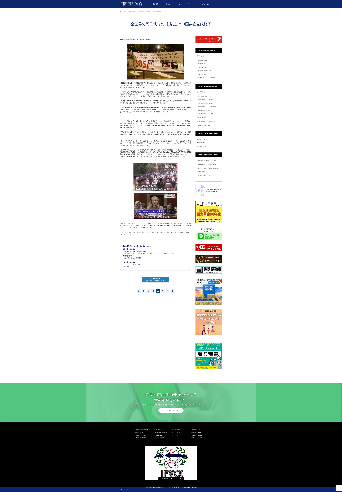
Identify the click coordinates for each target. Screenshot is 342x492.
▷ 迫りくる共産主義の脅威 (160, 432)
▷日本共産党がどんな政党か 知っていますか (206, 160)
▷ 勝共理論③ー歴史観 (200, 146)
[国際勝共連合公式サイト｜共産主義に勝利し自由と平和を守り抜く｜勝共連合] (142, 4)
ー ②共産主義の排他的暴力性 (204, 64)
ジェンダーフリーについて (132, 264)
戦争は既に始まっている (154, 253)
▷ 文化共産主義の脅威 (200, 117)
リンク (217, 4)
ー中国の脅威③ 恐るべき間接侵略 (205, 103)
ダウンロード (191, 4)
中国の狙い (127, 253)
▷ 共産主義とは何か (200, 56)
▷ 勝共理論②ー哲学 (200, 142)
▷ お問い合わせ (176, 429)
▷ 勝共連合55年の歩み (140, 435)
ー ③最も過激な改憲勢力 (203, 171)
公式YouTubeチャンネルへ (171, 410)
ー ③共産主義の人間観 (202, 67)
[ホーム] (120, 8)
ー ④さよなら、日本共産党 (203, 175)
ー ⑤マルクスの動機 (201, 74)
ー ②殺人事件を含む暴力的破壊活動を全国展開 (208, 168)
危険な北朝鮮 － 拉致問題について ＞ (156, 280)
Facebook (124, 489)
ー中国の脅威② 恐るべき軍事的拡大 (205, 99)
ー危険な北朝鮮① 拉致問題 (203, 110)
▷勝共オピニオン (195, 429)
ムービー (179, 4)
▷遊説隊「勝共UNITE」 (141, 437)
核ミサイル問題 (136, 258)
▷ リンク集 (175, 435)
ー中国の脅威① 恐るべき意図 (204, 96)
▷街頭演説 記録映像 (196, 432)
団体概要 (155, 4)
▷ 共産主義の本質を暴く (160, 429)
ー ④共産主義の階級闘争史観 (204, 70)
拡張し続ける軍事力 (139, 253)
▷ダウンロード (176, 432)
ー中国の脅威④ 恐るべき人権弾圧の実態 (206, 106)
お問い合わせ (205, 4)
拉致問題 (127, 258)
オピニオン (167, 4)
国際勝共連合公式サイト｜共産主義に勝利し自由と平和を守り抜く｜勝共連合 (175, 487)
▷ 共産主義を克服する (160, 435)
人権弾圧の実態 (169, 253)
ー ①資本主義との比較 (202, 60)
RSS (127, 489)
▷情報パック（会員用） (197, 437)
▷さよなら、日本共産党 (159, 437)
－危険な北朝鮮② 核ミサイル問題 (205, 113)
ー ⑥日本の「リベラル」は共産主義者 (206, 77)
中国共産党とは (142, 251)
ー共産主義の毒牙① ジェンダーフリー (206, 121)
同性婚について (129, 266)
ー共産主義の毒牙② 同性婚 (203, 125)
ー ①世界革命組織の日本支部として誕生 (206, 164)
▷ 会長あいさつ (139, 432)
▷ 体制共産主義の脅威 (200, 92)
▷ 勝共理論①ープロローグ (202, 139)
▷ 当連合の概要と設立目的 (141, 429)
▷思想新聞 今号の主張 (196, 435)
